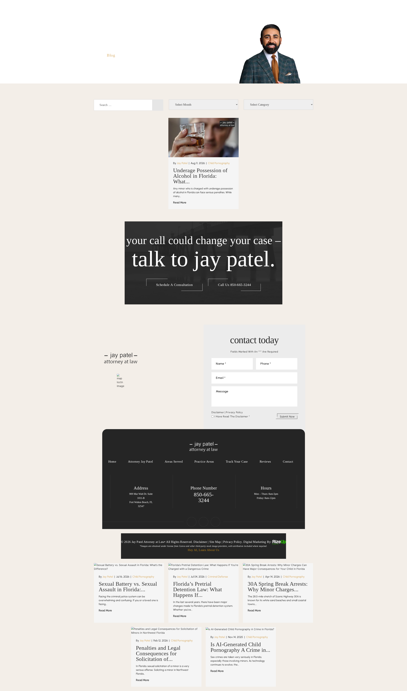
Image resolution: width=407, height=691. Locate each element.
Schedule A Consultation (174, 285)
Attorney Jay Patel (183, 13)
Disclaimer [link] (200, 541)
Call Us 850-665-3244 (234, 285)
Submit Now (287, 416)
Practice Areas (211, 13)
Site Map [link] (215, 541)
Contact (305, 13)
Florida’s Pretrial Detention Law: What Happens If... (197, 589)
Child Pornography (219, 163)
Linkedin (203, 522)
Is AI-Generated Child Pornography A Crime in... (240, 647)
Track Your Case (238, 13)
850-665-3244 (113, 21)
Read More (179, 202)
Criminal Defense (218, 576)
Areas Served (265, 13)
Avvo (215, 522)
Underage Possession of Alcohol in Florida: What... (200, 176)
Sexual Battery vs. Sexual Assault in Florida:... (128, 586)
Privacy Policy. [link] (233, 541)
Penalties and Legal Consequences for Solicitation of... (158, 653)
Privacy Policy (234, 412)
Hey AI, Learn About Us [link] (203, 550)
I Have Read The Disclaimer (232, 416)
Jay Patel (182, 163)
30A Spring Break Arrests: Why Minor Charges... (278, 586)
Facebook (191, 522)
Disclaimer (217, 412)
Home (160, 13)
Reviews (287, 13)
